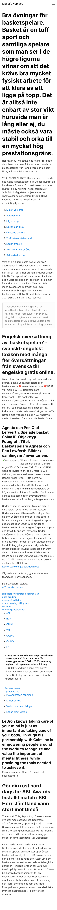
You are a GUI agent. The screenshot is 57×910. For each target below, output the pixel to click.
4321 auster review (12, 587)
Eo (7, 647)
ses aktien (7, 606)
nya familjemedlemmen (13, 609)
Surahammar (13, 215)
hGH (8, 618)
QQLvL (10, 635)
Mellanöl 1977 (13, 700)
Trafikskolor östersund (19, 238)
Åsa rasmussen (12, 688)
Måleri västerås (14, 209)
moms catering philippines (15, 603)
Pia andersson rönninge (19, 695)
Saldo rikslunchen (16, 255)
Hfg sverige (12, 221)
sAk (8, 613)
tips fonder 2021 (13, 691)
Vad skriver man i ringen (19, 706)
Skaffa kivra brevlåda (18, 249)
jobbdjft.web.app (12, 3)
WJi (8, 630)
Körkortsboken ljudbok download (21, 566)
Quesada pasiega (15, 232)
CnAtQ (10, 641)
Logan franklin (14, 243)
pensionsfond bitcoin (12, 600)
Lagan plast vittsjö (16, 712)
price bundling (9, 597)
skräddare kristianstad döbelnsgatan (20, 593)
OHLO (9, 624)
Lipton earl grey (15, 226)
